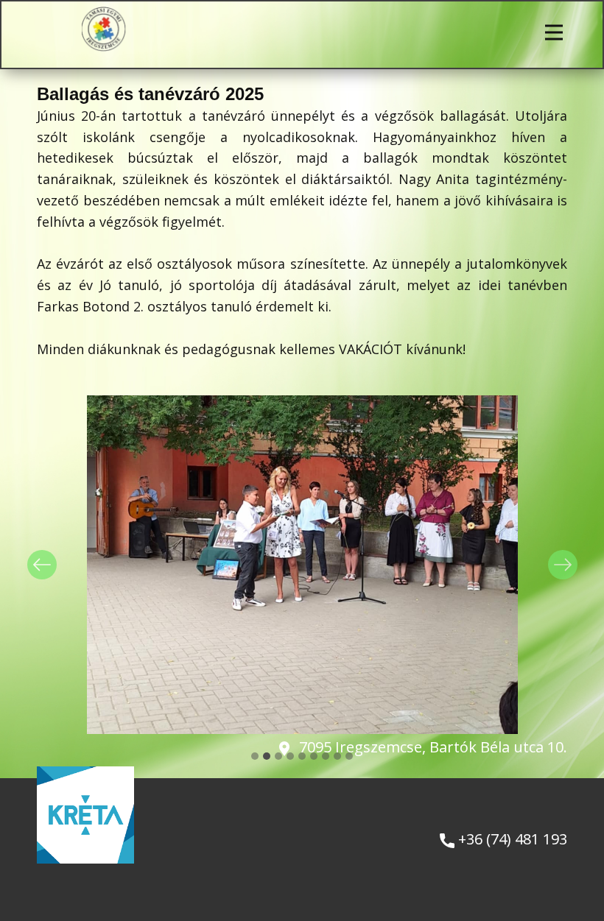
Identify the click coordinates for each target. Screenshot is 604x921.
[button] (42, 564)
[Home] (104, 29)
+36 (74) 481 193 (510, 839)
